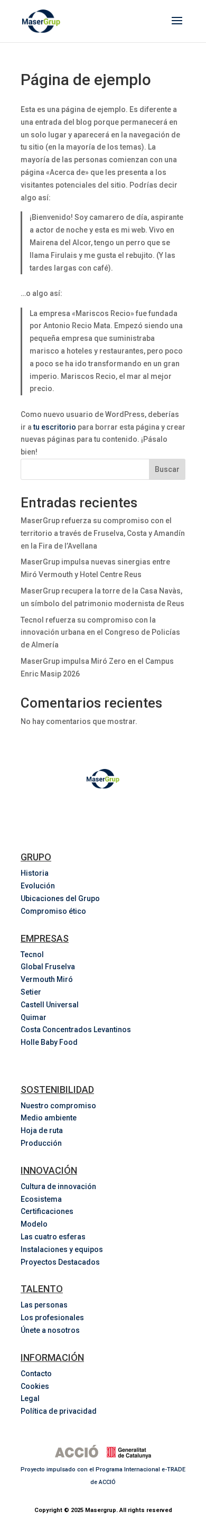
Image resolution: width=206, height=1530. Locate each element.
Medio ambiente (49, 1118)
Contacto (36, 1373)
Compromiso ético (53, 911)
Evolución (38, 886)
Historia (35, 873)
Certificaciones (47, 1211)
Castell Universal (50, 1004)
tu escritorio (54, 427)
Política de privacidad (59, 1411)
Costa (77, 1029)
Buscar (167, 469)
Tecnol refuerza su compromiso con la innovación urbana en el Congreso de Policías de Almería (100, 633)
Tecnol (32, 954)
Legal (30, 1398)
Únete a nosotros (50, 1330)
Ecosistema (41, 1199)
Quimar (33, 1017)
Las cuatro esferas (53, 1236)
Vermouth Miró (47, 979)
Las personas (44, 1305)
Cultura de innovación (58, 1186)
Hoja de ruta (42, 1130)
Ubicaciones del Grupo (60, 898)
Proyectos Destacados (60, 1262)
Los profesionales (52, 1317)
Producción (41, 1143)
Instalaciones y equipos (62, 1249)
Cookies (35, 1386)
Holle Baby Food (49, 1042)
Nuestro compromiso (58, 1105)
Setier (31, 992)
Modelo (34, 1224)
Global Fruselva (48, 966)
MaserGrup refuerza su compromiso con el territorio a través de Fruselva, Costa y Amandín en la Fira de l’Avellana (103, 533)
